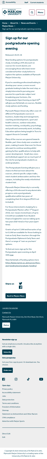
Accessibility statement (11, 392)
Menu (40, 12)
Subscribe (7, 352)
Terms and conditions (10, 403)
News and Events (28, 23)
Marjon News (7, 26)
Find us (6, 325)
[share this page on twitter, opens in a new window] (20, 288)
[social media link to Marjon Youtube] (42, 379)
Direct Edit (6, 434)
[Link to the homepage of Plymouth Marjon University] (11, 12)
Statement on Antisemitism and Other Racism (19, 414)
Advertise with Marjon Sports (13, 421)
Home (4, 23)
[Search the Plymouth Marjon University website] (32, 12)
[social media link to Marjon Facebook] (4, 379)
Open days (6, 385)
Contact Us (6, 312)
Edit (3, 437)
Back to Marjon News (15, 296)
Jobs (4, 396)
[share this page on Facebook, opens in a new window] (20, 284)
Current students (37, 2)
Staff (26, 2)
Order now (7, 370)
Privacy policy (7, 389)
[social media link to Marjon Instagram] (17, 379)
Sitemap (5, 410)
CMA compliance (8, 417)
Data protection (8, 400)
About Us (14, 23)
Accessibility (10, 2)
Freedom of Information (11, 407)
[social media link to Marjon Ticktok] (29, 379)
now (11, 255)
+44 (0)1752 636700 (10, 308)
